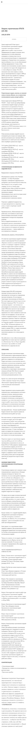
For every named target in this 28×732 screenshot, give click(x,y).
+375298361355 (7, 704)
